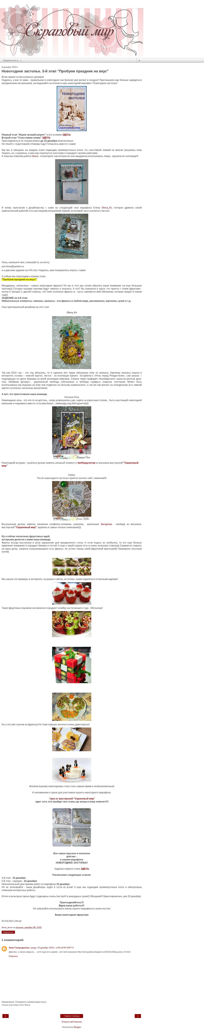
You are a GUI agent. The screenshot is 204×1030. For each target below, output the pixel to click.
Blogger (77, 1027)
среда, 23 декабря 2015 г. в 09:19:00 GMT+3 (52, 947)
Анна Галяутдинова (19, 947)
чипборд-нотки (86, 463)
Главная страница (71, 1016)
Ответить (13, 956)
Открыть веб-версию (72, 1021)
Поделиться (8, 932)
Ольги (35, 156)
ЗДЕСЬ (66, 134)
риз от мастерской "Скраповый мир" (73, 798)
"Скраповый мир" (26, 527)
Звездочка (107, 524)
